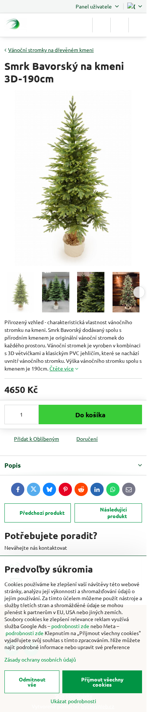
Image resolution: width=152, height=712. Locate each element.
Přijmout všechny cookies (102, 682)
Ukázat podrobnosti (73, 701)
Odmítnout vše (32, 682)
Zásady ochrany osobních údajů (40, 659)
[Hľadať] (101, 25)
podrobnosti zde (70, 626)
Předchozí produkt (42, 512)
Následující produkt (113, 512)
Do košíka (90, 414)
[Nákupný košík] (119, 25)
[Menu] (137, 25)
